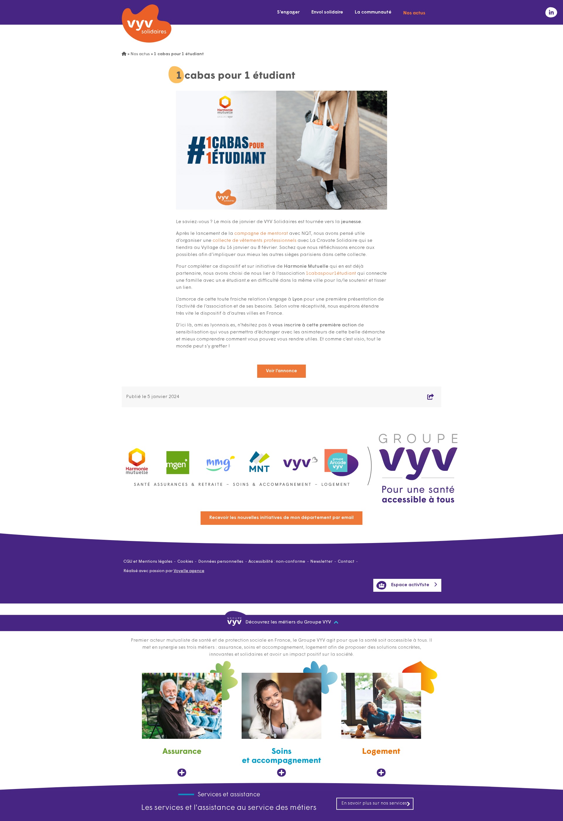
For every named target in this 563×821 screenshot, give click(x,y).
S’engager (288, 12)
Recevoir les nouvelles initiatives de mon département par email (281, 517)
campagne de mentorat (261, 233)
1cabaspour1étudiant (331, 273)
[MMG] (219, 460)
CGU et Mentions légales (147, 561)
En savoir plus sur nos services (374, 803)
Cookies (185, 561)
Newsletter (321, 561)
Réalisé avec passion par (163, 571)
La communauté (373, 12)
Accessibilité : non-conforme (276, 561)
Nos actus (414, 12)
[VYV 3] (300, 460)
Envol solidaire (327, 12)
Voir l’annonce (281, 371)
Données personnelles (220, 561)
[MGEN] (178, 460)
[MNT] (260, 460)
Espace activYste (410, 585)
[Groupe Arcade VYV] (341, 460)
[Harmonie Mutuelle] (137, 460)
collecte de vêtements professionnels (254, 240)
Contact (346, 561)
